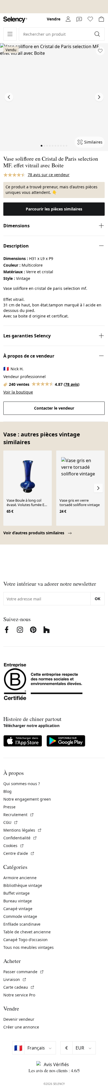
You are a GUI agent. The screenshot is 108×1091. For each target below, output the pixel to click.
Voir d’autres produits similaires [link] (34, 532)
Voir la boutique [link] (18, 392)
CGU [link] (10, 822)
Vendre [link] (53, 19)
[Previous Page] (8, 97)
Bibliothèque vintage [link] (22, 885)
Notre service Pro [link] (19, 995)
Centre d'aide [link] (19, 853)
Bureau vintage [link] (17, 900)
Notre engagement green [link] (27, 799)
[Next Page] (99, 97)
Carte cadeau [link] (19, 987)
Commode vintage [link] (20, 916)
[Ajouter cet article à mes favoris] (100, 51)
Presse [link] (9, 806)
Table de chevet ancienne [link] (27, 931)
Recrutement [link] (18, 814)
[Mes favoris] (90, 19)
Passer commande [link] (23, 971)
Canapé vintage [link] (17, 908)
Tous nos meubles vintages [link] (28, 947)
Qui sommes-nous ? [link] (21, 783)
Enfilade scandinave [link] (21, 924)
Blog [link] (7, 791)
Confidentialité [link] (20, 837)
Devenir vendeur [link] (18, 1019)
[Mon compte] (68, 19)
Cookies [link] (13, 845)
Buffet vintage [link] (16, 893)
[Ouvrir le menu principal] (10, 34)
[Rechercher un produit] (97, 34)
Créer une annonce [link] (21, 1027)
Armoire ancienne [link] (20, 877)
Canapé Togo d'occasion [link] (25, 939)
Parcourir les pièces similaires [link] (54, 209)
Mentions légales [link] (22, 830)
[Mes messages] (79, 19)
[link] (15, 20)
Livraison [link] (15, 979)
